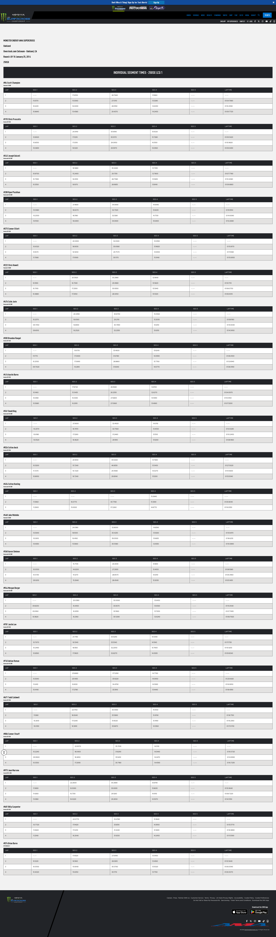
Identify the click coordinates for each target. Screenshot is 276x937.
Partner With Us (184, 898)
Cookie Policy (249, 898)
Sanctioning (225, 900)
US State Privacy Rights (224, 898)
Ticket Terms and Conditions (241, 900)
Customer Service (197, 898)
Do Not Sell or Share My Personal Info (206, 900)
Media (247, 15)
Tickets (267, 15)
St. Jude (249, 21)
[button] (138, 2)
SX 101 (241, 15)
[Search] (259, 15)
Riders (189, 15)
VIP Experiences (232, 21)
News (203, 15)
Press (175, 898)
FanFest (242, 21)
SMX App (223, 21)
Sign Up (156, 2)
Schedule (196, 15)
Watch (225, 15)
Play (236, 15)
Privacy (212, 898)
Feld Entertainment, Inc (251, 929)
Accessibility (238, 898)
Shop (230, 15)
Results (209, 15)
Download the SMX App (260, 900)
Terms (207, 898)
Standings (217, 15)
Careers (169, 898)
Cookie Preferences (262, 898)
